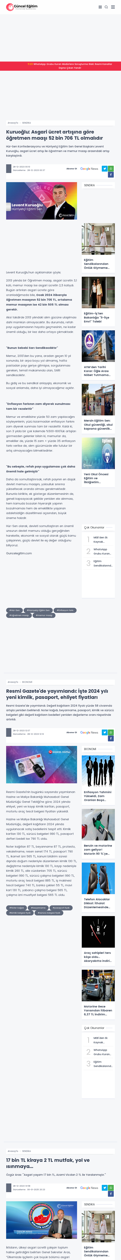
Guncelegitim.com (19, 553)
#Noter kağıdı (16, 907)
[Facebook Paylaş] (111, 175)
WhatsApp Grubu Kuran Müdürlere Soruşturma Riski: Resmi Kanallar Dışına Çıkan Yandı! (70, 66)
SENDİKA (26, 122)
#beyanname (38, 907)
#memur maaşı (44, 615)
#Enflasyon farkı (65, 610)
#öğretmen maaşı (19, 615)
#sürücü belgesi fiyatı (49, 912)
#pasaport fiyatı (61, 907)
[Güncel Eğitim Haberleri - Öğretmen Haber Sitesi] (22, 7)
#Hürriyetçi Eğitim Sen (38, 610)
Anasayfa (13, 122)
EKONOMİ (27, 682)
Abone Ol (71, 168)
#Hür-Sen (14, 610)
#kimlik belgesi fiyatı (20, 912)
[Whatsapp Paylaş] (111, 169)
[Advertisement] (60, 38)
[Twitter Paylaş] (105, 169)
